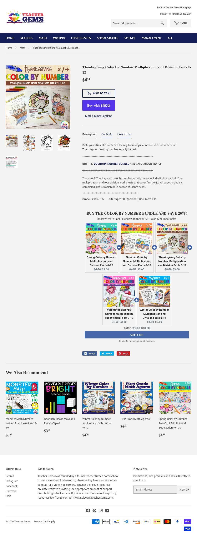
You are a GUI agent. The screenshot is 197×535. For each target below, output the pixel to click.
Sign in (163, 14)
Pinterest (11, 491)
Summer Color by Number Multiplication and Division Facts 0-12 (137, 261)
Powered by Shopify (44, 521)
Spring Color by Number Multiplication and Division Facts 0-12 (101, 261)
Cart (183, 22)
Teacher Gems (22, 521)
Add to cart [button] (136, 334)
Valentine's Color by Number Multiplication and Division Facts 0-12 (119, 313)
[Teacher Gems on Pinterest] (94, 511)
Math (43, 38)
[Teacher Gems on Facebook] (88, 511)
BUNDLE (124, 163)
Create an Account (181, 14)
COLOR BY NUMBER (106, 163)
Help (8, 495)
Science (129, 38)
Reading (26, 38)
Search (10, 476)
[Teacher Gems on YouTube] (107, 511)
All (170, 38)
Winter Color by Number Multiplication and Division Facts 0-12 (154, 313)
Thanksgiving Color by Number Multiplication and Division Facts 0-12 (172, 261)
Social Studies (107, 38)
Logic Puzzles (81, 38)
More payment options (98, 115)
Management (151, 38)
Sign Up (184, 489)
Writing (59, 38)
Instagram (12, 481)
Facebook (12, 486)
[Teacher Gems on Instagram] (101, 511)
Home (10, 38)
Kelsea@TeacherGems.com (96, 497)
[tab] (89, 135)
